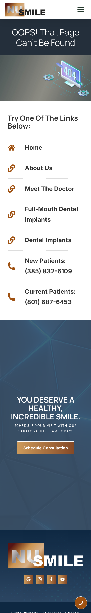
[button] (80, 9)
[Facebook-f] (51, 579)
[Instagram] (40, 579)
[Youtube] (62, 579)
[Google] (28, 579)
